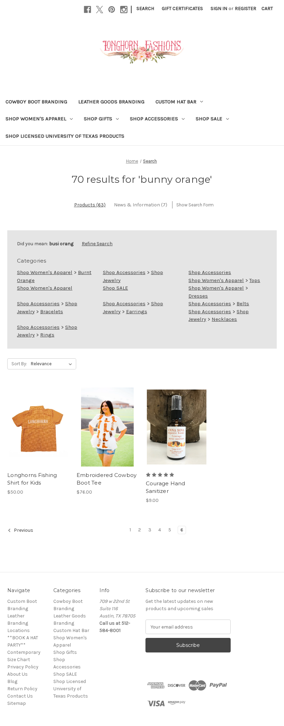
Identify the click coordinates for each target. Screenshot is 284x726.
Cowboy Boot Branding (36, 102)
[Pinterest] (111, 9)
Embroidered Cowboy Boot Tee (107, 479)
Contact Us (20, 696)
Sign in (219, 8)
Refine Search (97, 244)
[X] (99, 9)
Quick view (32, 414)
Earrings (136, 311)
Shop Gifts (98, 119)
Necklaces (224, 319)
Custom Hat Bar (176, 102)
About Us (17, 674)
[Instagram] (123, 9)
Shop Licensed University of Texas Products (65, 136)
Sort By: (19, 363)
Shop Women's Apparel (36, 119)
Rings (47, 335)
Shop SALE (209, 119)
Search (145, 8)
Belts (243, 303)
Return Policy (22, 689)
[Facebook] (87, 9)
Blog (12, 681)
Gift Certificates (182, 8)
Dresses (198, 296)
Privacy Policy (22, 667)
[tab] (90, 205)
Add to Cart (176, 439)
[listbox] (53, 364)
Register (245, 8)
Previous (23, 530)
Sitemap (16, 703)
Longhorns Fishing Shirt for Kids (32, 479)
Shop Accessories (154, 119)
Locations (18, 630)
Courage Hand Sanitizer (165, 487)
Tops (254, 280)
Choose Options (38, 439)
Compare (36, 427)
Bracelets (51, 311)
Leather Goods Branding (111, 102)
